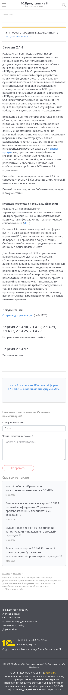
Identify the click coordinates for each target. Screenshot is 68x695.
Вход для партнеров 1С (15, 609)
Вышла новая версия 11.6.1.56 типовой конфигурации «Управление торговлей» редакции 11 (31, 531)
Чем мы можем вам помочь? (17, 435)
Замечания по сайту (13, 625)
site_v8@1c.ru (30, 644)
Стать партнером (11, 617)
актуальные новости (18, 36)
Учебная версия (11, 613)
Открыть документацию (17, 315)
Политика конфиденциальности (19, 621)
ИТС (26, 223)
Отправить (18, 468)
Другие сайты (9, 629)
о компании (50, 672)
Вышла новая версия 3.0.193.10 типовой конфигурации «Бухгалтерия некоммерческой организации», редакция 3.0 (34, 552)
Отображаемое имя (13, 422)
